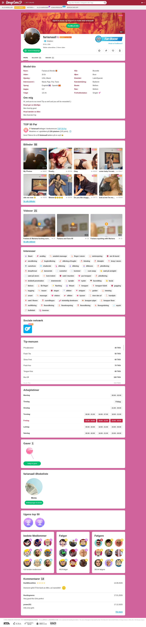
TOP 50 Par (61, 129)
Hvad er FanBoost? (115, 43)
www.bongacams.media (31, 619)
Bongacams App (72, 7)
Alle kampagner (43, 7)
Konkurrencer (56, 7)
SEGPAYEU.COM (53, 619)
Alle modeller (7, 7)
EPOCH (45, 619)
